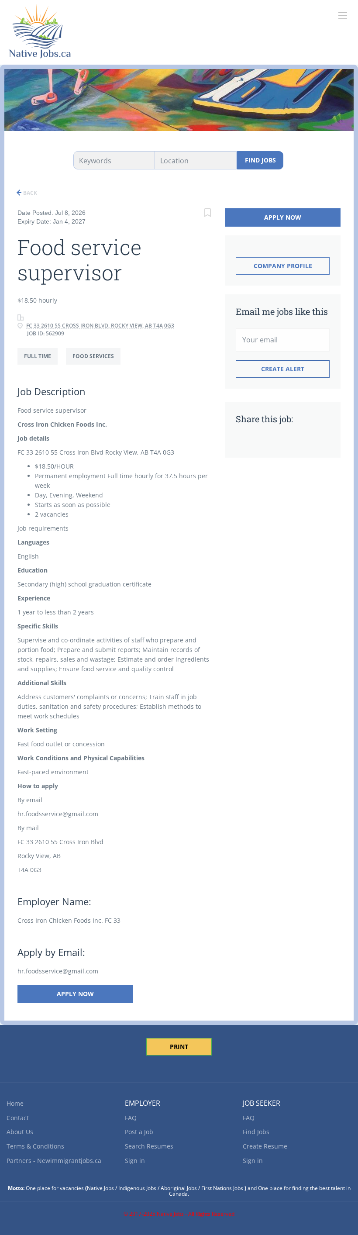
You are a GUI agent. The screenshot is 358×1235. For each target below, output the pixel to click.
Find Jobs (260, 160)
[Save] (207, 213)
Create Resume (265, 1146)
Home (15, 1103)
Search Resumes (149, 1146)
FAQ (131, 1118)
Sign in (135, 1160)
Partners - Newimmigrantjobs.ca (54, 1160)
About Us (20, 1132)
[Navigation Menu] (342, 15)
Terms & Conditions (35, 1146)
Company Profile (283, 266)
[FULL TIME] (41, 364)
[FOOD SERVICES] (96, 364)
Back (29, 193)
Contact (18, 1118)
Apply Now (75, 994)
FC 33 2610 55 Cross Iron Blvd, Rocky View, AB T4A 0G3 (100, 325)
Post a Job (139, 1132)
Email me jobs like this (282, 311)
